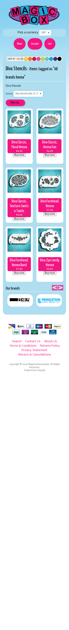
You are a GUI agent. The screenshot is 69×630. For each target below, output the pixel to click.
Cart (50, 43)
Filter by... (15, 102)
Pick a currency (28, 32)
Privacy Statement (34, 350)
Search (17, 341)
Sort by (9, 94)
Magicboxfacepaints (38, 364)
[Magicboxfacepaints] (34, 25)
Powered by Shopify (34, 370)
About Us (50, 341)
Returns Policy (50, 346)
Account (35, 43)
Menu (19, 43)
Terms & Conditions (22, 346)
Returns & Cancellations (34, 354)
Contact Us (32, 341)
